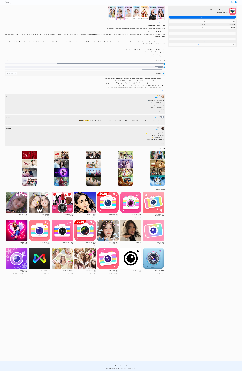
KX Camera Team (201, 44)
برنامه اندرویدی (202, 39)
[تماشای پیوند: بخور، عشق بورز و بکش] (157, 163)
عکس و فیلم (203, 42)
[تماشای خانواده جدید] (125, 155)
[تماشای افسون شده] (157, 181)
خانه (164, 22)
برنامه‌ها (160, 22)
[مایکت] (233, 3)
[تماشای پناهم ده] (29, 155)
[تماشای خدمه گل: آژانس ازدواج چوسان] (93, 172)
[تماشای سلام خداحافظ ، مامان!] (93, 163)
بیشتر (163, 90)
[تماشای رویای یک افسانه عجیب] (157, 155)
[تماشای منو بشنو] (93, 155)
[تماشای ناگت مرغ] (125, 181)
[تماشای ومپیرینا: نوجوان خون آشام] (61, 172)
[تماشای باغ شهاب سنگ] (29, 181)
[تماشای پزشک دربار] (29, 163)
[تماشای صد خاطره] (157, 172)
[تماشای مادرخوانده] (29, 172)
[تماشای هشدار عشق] (125, 163)
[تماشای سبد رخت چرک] (61, 155)
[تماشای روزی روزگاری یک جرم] (61, 181)
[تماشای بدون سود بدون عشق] (93, 181)
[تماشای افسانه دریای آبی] (61, 163)
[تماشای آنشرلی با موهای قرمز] (125, 172)
